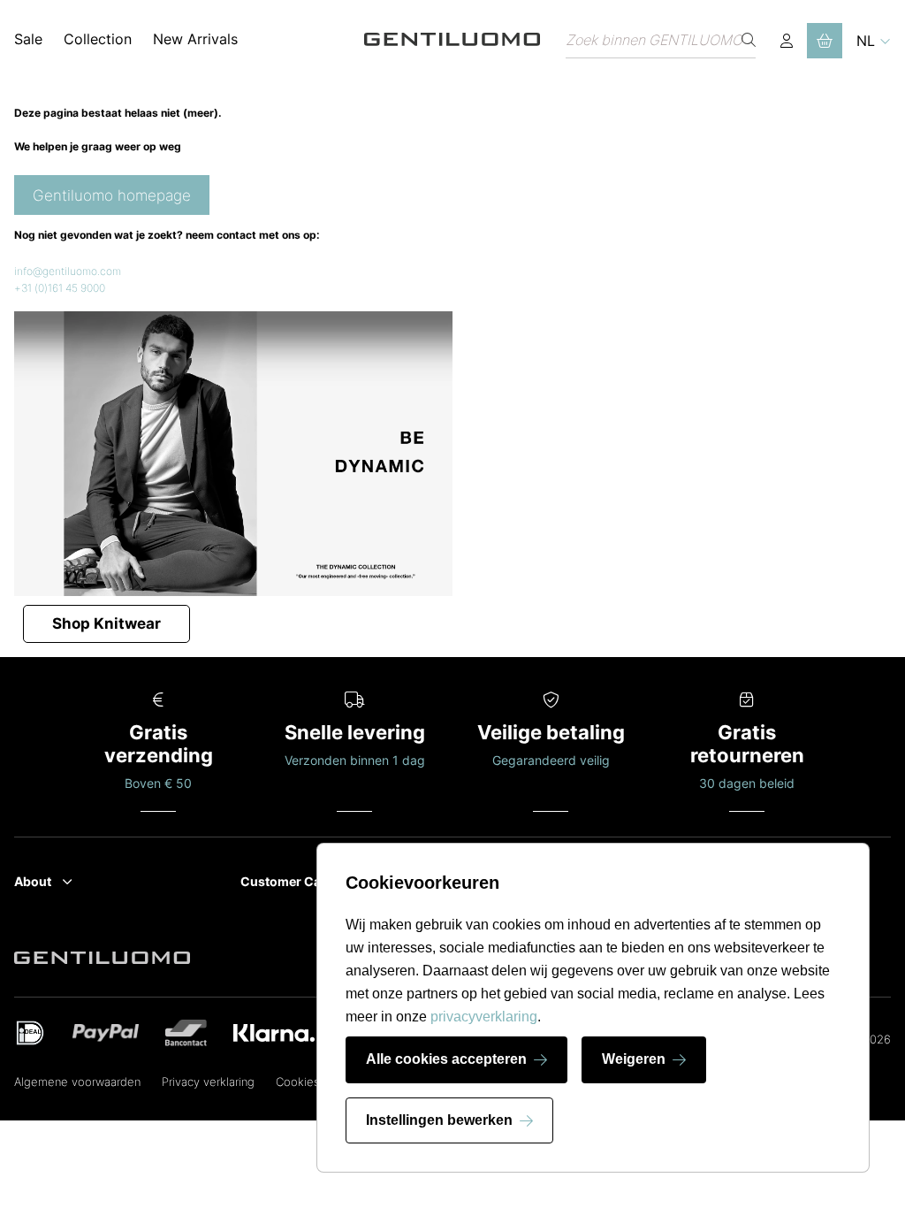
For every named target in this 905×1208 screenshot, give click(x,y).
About (32, 881)
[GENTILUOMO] (452, 40)
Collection (98, 39)
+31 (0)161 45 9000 (59, 287)
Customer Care (286, 881)
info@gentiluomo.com (67, 271)
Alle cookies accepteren (446, 1059)
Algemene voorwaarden (77, 1081)
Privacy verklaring (208, 1081)
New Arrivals (195, 39)
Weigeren (633, 1059)
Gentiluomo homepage (112, 195)
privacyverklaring (483, 1016)
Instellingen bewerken (439, 1120)
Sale (28, 39)
